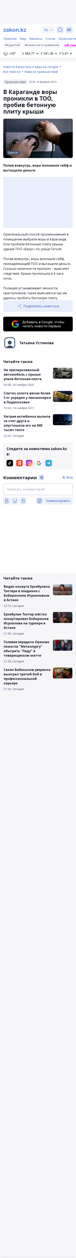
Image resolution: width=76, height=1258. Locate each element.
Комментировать (58, 501)
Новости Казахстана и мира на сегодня (30, 67)
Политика (10, 39)
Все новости (11, 72)
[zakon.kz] (14, 30)
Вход (69, 477)
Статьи (50, 39)
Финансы (35, 39)
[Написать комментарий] (38, 489)
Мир (23, 39)
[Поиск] (60, 29)
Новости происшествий (41, 72)
